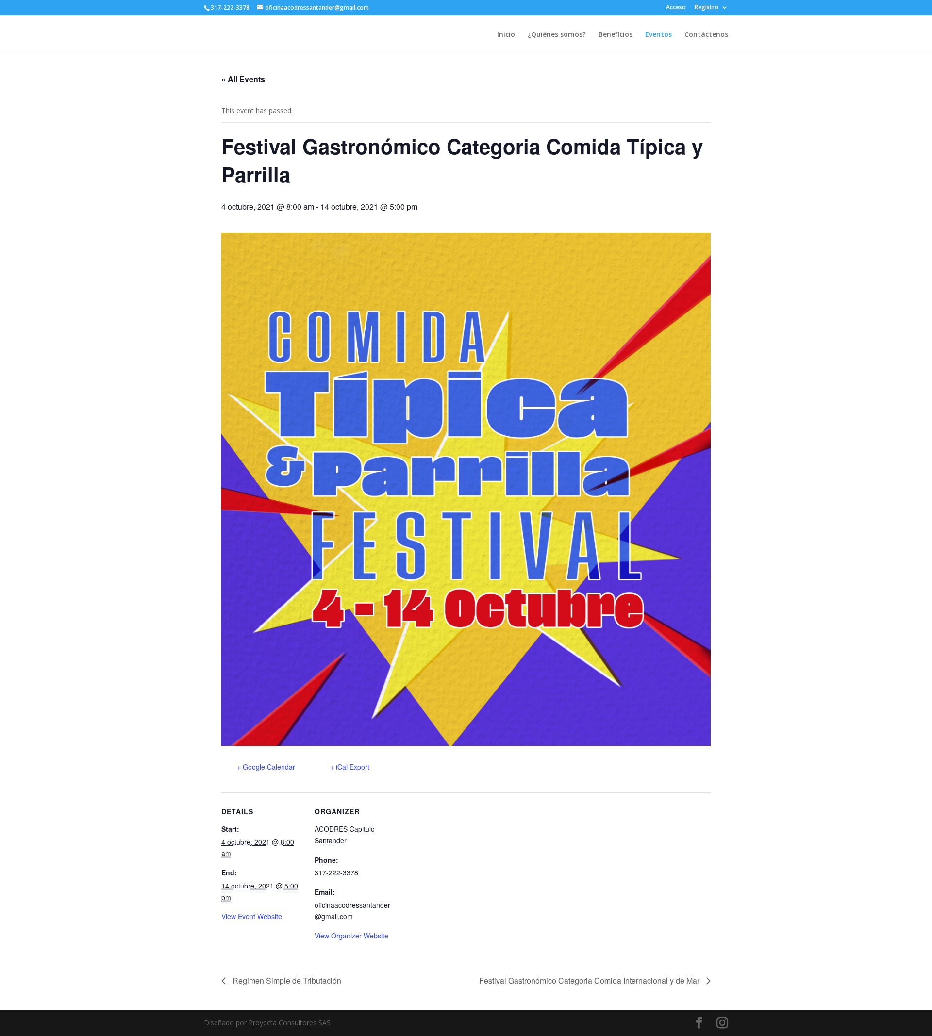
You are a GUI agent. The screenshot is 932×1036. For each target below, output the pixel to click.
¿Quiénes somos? (557, 35)
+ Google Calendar (266, 767)
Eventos (658, 35)
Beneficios (615, 35)
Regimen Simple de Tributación (286, 980)
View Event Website (251, 916)
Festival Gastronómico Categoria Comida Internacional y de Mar (590, 980)
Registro (706, 7)
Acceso (676, 7)
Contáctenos (706, 35)
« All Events (243, 78)
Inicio (506, 35)
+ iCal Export (349, 767)
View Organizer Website (351, 935)
